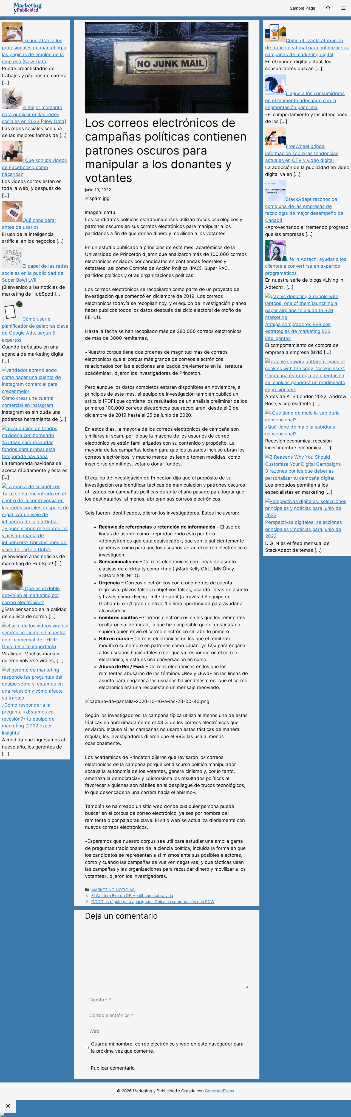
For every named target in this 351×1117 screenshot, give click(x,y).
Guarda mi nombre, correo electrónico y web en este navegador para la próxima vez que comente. (167, 1047)
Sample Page (302, 8)
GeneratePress (219, 1090)
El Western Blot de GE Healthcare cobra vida (132, 895)
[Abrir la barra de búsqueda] (328, 8)
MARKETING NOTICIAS (113, 889)
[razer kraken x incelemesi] (175, 1115)
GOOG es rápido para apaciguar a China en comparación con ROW (152, 901)
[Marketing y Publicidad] (26, 8)
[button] (343, 8)
